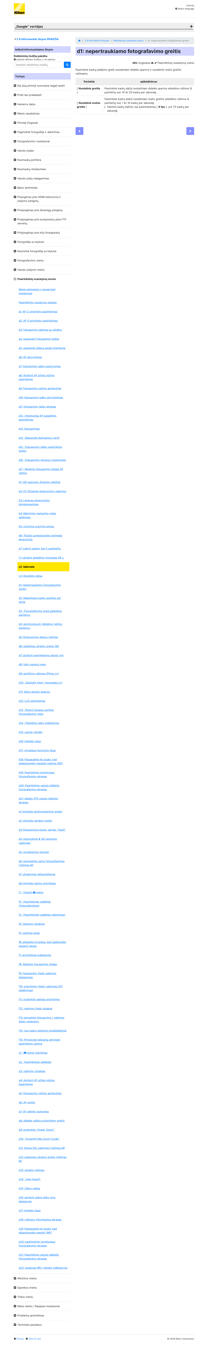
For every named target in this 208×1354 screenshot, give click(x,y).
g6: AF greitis (27, 1102)
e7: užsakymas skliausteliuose (37, 874)
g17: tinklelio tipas (30, 1210)
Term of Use (34, 1338)
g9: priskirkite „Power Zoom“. (36, 1129)
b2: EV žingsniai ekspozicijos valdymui (42, 491)
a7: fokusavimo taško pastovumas (40, 366)
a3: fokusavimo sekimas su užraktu (40, 329)
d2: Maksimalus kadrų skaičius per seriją (40, 600)
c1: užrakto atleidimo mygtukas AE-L (41, 557)
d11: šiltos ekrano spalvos (34, 691)
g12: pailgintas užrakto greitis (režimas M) (42, 1159)
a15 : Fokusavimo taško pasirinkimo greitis (40, 448)
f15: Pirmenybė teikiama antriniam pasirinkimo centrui (39, 1041)
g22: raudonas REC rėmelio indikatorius (43, 1267)
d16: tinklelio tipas (30, 741)
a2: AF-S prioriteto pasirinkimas (38, 320)
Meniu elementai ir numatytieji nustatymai (37, 291)
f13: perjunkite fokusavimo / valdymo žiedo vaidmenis (41, 1019)
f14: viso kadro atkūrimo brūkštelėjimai (42, 1030)
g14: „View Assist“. (30, 1179)
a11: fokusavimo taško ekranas (37, 406)
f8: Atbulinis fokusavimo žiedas (38, 964)
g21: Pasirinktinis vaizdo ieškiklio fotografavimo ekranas (39, 1256)
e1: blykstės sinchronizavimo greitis (40, 811)
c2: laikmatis (26, 566)
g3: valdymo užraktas (32, 1071)
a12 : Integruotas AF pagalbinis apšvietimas (37, 417)
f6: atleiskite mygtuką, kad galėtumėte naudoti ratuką (42, 944)
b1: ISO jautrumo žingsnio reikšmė (39, 482)
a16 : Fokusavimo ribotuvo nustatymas (42, 460)
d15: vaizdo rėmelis (30, 732)
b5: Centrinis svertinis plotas (36, 526)
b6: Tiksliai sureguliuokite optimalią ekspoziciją (40, 537)
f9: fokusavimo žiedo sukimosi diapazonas (37, 975)
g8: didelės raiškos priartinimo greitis (42, 1120)
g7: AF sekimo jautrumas (34, 1111)
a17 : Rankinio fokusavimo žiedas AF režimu (41, 471)
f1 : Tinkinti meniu (31, 892)
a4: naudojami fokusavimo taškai (39, 338)
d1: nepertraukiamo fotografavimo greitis (40, 586)
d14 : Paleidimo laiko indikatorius (39, 723)
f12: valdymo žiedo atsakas (35, 1008)
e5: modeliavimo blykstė (34, 852)
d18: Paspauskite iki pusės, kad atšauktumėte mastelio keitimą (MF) (41, 761)
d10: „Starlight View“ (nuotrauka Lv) (40, 682)
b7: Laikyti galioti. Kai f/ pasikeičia (40, 548)
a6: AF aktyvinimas (30, 357)
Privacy (20, 1338)
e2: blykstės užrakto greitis (35, 820)
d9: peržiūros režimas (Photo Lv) (39, 673)
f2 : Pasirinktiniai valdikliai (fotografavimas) (35, 903)
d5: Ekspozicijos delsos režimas (38, 637)
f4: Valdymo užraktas (32, 923)
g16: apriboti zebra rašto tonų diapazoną (37, 1199)
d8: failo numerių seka (32, 664)
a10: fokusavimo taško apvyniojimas (41, 397)
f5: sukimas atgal (29, 933)
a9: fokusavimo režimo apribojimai (40, 388)
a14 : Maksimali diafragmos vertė (39, 437)
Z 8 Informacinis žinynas (97, 40)
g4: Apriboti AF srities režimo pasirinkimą (37, 1082)
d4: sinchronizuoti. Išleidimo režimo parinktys (40, 626)
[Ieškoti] (67, 65)
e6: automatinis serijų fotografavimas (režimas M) (42, 863)
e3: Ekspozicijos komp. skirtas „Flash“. (42, 829)
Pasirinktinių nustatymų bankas (38, 302)
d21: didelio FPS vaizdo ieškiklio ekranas (38, 800)
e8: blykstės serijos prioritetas (37, 883)
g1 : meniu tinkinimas (33, 1052)
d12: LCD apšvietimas (32, 700)
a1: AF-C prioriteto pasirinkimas (38, 311)
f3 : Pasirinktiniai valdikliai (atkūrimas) (42, 914)
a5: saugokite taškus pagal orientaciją (42, 348)
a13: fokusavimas (29, 428)
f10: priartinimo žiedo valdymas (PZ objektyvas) (41, 988)
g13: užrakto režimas (31, 1170)
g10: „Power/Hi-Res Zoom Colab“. (39, 1138)
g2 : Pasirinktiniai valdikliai (35, 1062)
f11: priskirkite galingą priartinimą (39, 999)
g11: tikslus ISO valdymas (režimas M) (42, 1148)
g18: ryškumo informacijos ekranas (40, 1219)
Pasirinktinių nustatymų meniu (128, 40)
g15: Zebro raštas (29, 1188)
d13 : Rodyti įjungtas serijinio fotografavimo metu (36, 711)
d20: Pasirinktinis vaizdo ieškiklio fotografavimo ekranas (39, 787)
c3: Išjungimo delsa (30, 575)
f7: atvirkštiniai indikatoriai (35, 955)
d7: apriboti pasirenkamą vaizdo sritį (41, 655)
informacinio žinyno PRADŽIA (37, 39)
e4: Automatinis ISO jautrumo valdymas (38, 841)
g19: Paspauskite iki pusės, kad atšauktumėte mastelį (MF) (38, 1230)
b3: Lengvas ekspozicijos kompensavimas (34, 502)
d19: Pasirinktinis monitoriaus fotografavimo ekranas (36, 774)
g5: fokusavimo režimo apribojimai (40, 1093)
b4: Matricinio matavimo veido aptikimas (37, 515)
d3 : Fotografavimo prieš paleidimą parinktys (40, 613)
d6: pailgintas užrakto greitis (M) (39, 646)
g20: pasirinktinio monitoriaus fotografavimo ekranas (37, 1243)
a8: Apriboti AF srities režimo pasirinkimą (37, 377)
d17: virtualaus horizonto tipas (37, 750)
